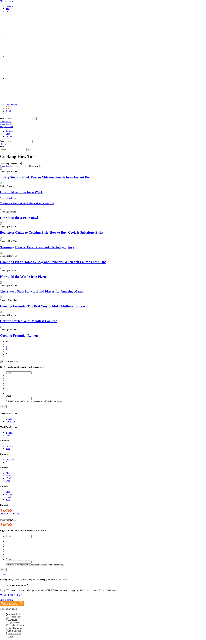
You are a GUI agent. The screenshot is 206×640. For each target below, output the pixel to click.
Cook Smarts (11, 105)
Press (8, 448)
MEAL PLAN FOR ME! (11, 595)
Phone (8, 559)
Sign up (9, 419)
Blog (8, 8)
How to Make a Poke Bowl (19, 218)
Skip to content (6, 1)
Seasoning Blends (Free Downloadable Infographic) (37, 247)
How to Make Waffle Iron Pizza (23, 276)
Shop (8, 481)
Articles (18, 166)
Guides (9, 11)
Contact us (10, 421)
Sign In (9, 111)
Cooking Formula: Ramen (19, 335)
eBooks (9, 478)
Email (8, 396)
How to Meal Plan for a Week (21, 192)
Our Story (10, 446)
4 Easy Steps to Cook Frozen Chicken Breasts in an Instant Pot (45, 177)
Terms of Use (6, 513)
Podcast (9, 475)
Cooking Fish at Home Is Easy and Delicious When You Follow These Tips (53, 262)
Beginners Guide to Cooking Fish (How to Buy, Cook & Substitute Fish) (51, 232)
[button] (12, 603)
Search (3, 118)
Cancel (3, 574)
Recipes (9, 6)
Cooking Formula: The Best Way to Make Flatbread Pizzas (42, 306)
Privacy (15, 513)
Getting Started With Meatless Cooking (28, 321)
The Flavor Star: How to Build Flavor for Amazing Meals (41, 291)
